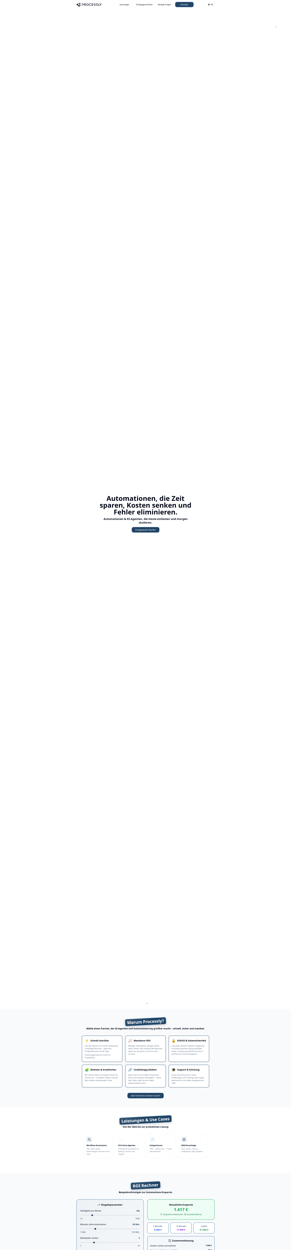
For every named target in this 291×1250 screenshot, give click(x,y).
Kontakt (184, 4)
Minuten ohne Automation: (93, 1224)
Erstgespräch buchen (145, 529)
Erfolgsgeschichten (144, 4)
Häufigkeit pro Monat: (91, 1210)
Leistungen (124, 4)
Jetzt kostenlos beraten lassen (145, 1095)
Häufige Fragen (164, 4)
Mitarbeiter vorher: (89, 1238)
